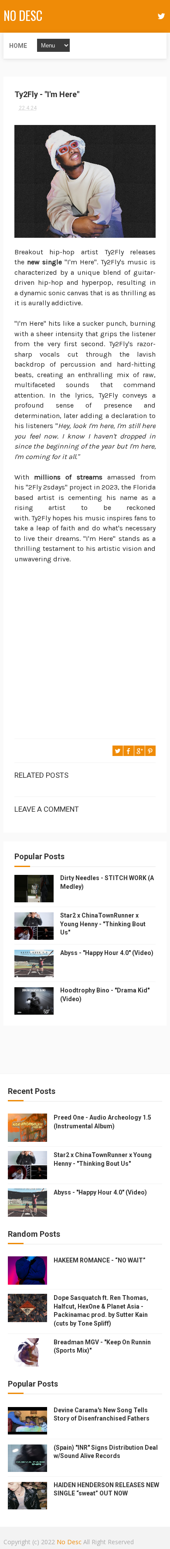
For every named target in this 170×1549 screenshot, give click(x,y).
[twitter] (161, 16)
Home (18, 45)
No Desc (22, 15)
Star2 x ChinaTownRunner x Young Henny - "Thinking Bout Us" (103, 924)
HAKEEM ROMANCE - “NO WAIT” (100, 1260)
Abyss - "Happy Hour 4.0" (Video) (106, 952)
